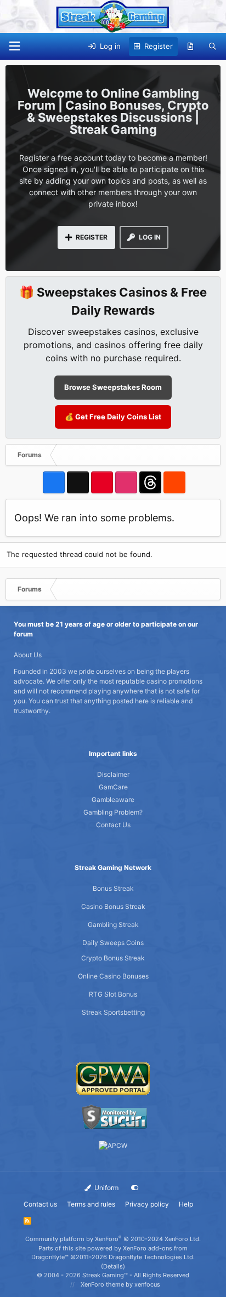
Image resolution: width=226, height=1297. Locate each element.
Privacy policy (147, 1204)
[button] (14, 46)
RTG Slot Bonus (113, 994)
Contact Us (113, 825)
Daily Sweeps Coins (113, 942)
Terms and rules (91, 1204)
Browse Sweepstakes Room (113, 387)
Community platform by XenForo (113, 1239)
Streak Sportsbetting (113, 1012)
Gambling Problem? (113, 812)
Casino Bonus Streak (113, 906)
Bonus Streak (113, 888)
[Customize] (135, 1188)
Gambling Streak (113, 924)
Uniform (105, 1188)
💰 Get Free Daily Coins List (113, 416)
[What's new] (190, 47)
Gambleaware (113, 799)
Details (113, 1266)
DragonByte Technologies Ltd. (152, 1257)
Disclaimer (113, 774)
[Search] (212, 47)
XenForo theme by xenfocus (120, 1284)
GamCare (113, 787)
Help (186, 1204)
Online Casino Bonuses (113, 976)
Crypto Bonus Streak (113, 958)
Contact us (40, 1204)
